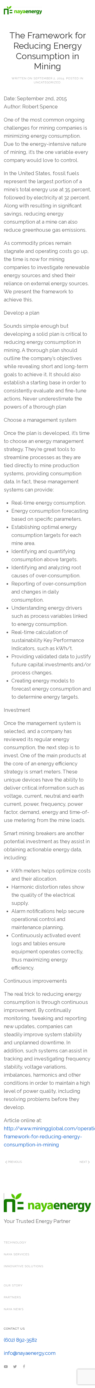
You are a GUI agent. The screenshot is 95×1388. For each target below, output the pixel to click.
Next (84, 1162)
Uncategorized (47, 82)
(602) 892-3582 (20, 1340)
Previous (14, 1162)
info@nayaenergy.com (29, 1353)
